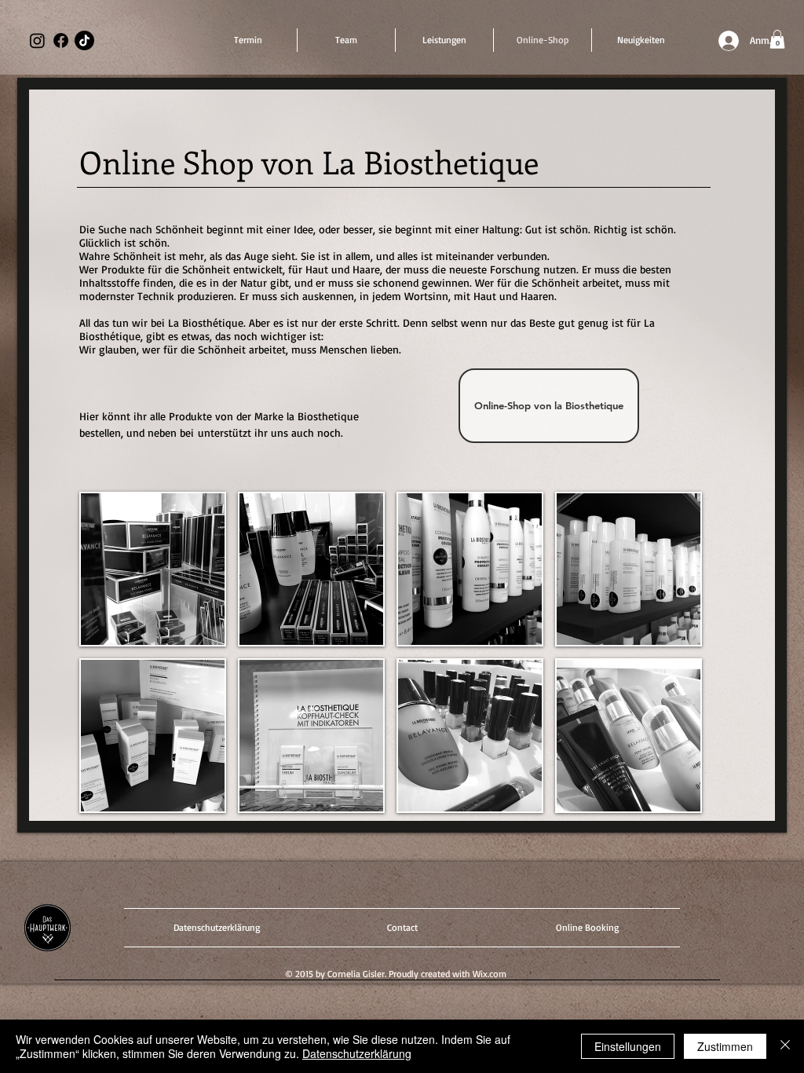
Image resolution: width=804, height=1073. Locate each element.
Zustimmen (725, 1046)
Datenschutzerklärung (356, 1053)
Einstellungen (627, 1046)
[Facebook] (61, 40)
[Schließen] (785, 1046)
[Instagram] (37, 40)
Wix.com (489, 974)
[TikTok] (84, 40)
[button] (777, 39)
